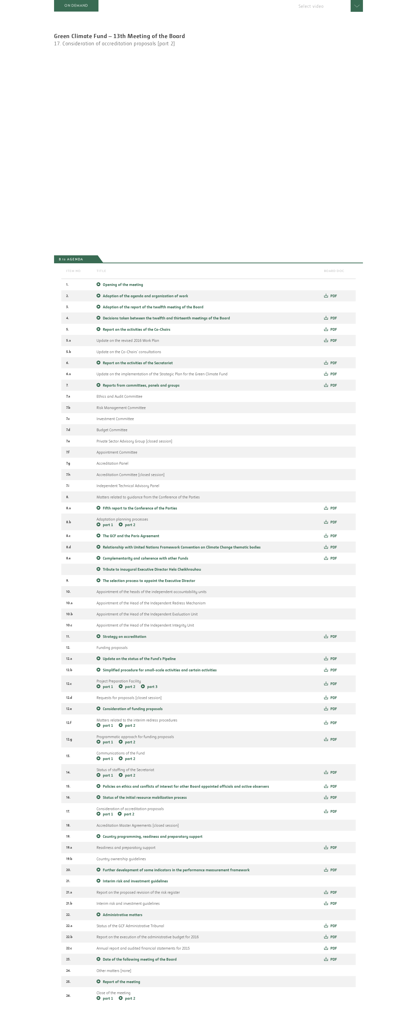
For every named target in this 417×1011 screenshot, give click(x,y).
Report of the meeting (121, 981)
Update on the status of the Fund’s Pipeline (139, 658)
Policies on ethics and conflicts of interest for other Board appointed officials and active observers (186, 786)
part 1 (108, 524)
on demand (76, 5)
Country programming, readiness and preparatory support (152, 836)
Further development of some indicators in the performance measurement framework (176, 869)
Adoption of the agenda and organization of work (145, 295)
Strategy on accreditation (124, 636)
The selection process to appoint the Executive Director (149, 580)
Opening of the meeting (123, 284)
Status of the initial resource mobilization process (145, 797)
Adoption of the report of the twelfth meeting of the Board (153, 306)
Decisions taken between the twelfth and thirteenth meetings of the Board (166, 318)
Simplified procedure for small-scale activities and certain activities (160, 669)
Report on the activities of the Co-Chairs (136, 329)
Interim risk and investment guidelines (135, 881)
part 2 (130, 524)
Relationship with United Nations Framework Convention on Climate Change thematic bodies (182, 547)
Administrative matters (122, 914)
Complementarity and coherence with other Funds (145, 558)
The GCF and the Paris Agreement (131, 535)
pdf (333, 295)
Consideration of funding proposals (133, 708)
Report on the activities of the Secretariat (138, 362)
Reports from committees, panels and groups (141, 385)
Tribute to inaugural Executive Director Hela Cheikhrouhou (152, 569)
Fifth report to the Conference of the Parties (140, 508)
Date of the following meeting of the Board (140, 959)
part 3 (152, 686)
